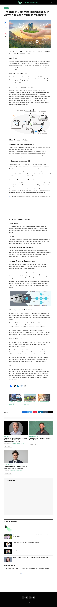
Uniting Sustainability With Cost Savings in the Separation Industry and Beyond (15, 467)
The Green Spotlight (34, 436)
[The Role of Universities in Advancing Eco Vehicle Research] (15, 397)
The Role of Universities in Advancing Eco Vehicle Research (15, 403)
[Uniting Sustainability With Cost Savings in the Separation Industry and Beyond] (16, 456)
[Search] (51, 2)
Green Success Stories (18, 443)
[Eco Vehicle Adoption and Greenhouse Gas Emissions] (44, 397)
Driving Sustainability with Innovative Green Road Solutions (26, 542)
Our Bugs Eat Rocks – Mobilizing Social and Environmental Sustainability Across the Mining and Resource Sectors (15, 440)
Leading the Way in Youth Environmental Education (24, 549)
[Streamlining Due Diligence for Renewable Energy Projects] (41, 428)
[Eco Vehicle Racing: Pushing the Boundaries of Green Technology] (30, 397)
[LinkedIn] (5, 29)
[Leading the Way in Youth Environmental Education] (8, 551)
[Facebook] (5, 22)
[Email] (5, 36)
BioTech (6, 8)
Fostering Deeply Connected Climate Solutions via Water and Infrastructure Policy (31, 557)
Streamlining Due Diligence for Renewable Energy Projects (40, 439)
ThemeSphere (36, 602)
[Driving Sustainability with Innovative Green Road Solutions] (8, 544)
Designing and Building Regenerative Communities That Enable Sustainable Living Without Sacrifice (31, 535)
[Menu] (6, 2)
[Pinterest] (5, 33)
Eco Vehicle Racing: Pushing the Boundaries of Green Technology (30, 403)
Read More (8, 446)
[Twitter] (5, 26)
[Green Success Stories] (28, 2)
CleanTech (6, 436)
